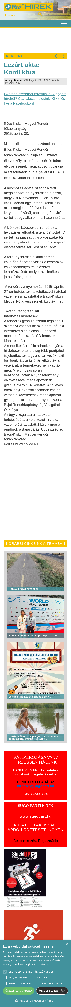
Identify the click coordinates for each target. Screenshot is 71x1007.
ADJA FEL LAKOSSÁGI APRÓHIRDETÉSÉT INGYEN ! (35, 830)
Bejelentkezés (24, 841)
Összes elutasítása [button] (52, 990)
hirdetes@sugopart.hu (35, 786)
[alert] (35, 973)
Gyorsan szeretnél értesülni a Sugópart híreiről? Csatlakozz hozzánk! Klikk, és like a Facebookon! (35, 98)
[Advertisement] (35, 40)
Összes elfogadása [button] (18, 990)
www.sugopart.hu (35, 816)
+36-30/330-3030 (35, 794)
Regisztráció (48, 841)
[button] (35, 1000)
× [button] (66, 944)
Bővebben (45, 964)
